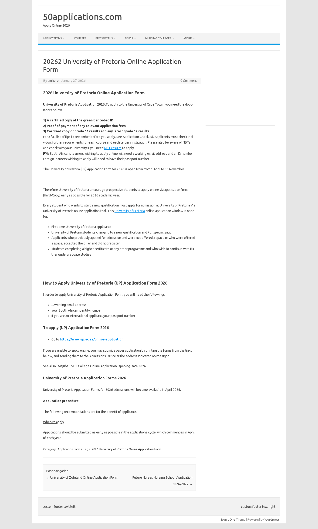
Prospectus (104, 38)
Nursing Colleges (158, 38)
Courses (80, 38)
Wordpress (272, 519)
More (187, 38)
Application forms (70, 449)
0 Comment (188, 80)
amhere (53, 80)
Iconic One (228, 519)
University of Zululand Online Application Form (82, 477)
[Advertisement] (245, 90)
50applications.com (82, 16)
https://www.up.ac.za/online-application (91, 339)
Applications (52, 38)
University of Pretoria (130, 211)
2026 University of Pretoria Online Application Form (127, 449)
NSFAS (129, 38)
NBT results (113, 148)
